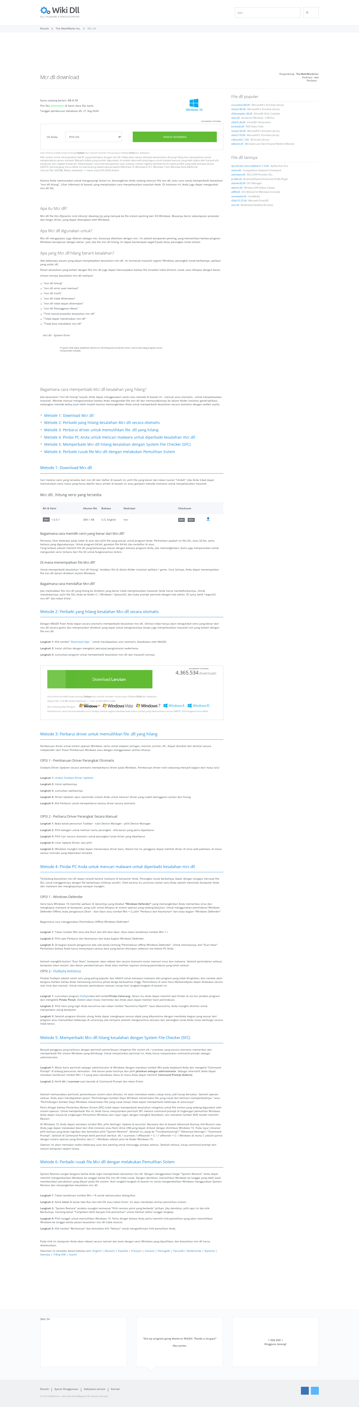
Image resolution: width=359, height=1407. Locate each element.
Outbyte (80, 152)
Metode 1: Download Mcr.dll (69, 415)
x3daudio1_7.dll (240, 139)
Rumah (44, 1389)
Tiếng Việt (59, 1254)
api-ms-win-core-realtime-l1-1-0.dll (250, 166)
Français (136, 1251)
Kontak (115, 1389)
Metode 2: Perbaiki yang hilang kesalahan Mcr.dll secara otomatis (102, 422)
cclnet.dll (236, 170)
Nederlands (194, 1251)
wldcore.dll (237, 144)
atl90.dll (235, 192)
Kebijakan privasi (94, 1389)
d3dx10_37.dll (239, 200)
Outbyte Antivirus (67, 971)
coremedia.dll (238, 196)
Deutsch (110, 1251)
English (97, 1251)
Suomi (73, 1254)
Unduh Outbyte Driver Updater (74, 778)
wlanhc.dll (236, 187)
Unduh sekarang (174, 137)
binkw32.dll (237, 126)
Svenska (45, 1254)
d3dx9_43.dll (238, 122)
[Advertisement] (179, 54)
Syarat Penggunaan (66, 1389)
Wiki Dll (45, 1319)
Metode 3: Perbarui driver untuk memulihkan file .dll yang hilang (101, 429)
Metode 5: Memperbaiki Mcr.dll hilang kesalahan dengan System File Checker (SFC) (117, 444)
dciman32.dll (238, 183)
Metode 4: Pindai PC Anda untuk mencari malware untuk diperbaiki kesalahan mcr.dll (119, 437)
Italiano (150, 1251)
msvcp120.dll (238, 131)
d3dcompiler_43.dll (241, 113)
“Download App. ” (81, 641)
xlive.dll (235, 118)
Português (164, 1251)
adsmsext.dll (238, 174)
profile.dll (236, 179)
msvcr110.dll (238, 135)
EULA (132, 152)
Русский (178, 1251)
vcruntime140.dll (240, 105)
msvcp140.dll (238, 109)
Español (123, 1251)
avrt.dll (235, 205)
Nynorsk (209, 1251)
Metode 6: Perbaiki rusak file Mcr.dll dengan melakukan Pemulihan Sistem (109, 451)
